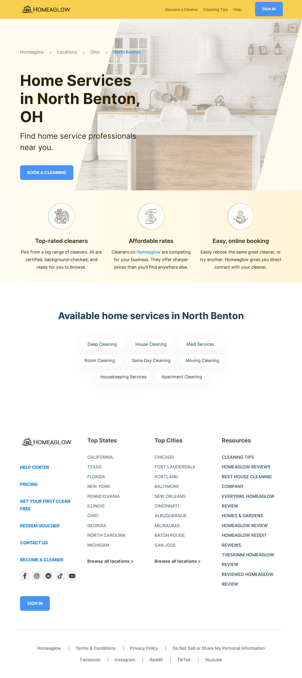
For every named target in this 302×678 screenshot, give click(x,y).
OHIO (92, 515)
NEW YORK (98, 486)
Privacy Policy (144, 648)
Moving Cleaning (202, 360)
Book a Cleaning (46, 172)
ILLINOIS (96, 505)
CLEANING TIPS (238, 457)
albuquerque (171, 515)
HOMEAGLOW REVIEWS (246, 466)
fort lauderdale (175, 466)
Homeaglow (32, 52)
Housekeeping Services (123, 376)
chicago (164, 457)
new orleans (170, 496)
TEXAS (94, 466)
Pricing (29, 484)
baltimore (167, 486)
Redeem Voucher (39, 525)
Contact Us (34, 542)
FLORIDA (96, 476)
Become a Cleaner (41, 559)
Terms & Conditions (96, 648)
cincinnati (167, 505)
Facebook (90, 659)
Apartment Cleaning (182, 376)
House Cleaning (151, 344)
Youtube (213, 659)
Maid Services (200, 344)
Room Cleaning (99, 360)
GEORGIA (96, 525)
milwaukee (167, 525)
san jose (165, 545)
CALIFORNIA (100, 457)
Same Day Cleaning (151, 360)
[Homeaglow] (46, 9)
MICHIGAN (98, 545)
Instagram (125, 659)
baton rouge (170, 535)
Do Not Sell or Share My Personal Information (218, 648)
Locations (67, 52)
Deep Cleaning (102, 344)
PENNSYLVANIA (103, 496)
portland (166, 476)
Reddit (156, 659)
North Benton (127, 52)
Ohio (95, 52)
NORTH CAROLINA (106, 535)
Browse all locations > (110, 561)
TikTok (184, 659)
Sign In (269, 9)
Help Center (34, 467)
